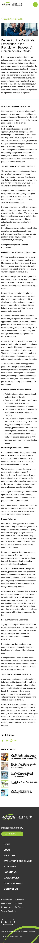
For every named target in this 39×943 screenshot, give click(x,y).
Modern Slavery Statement (11, 903)
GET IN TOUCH (11, 834)
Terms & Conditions (8, 911)
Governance (19, 899)
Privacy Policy (6, 907)
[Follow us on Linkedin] (5, 921)
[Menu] (35, 4)
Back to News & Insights (13, 19)
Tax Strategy (19, 907)
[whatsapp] (11, 740)
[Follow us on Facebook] (10, 921)
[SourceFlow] (15, 936)
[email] (15, 740)
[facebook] (2, 740)
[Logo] (12, 4)
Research (30, 431)
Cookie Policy (6, 899)
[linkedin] (7, 740)
